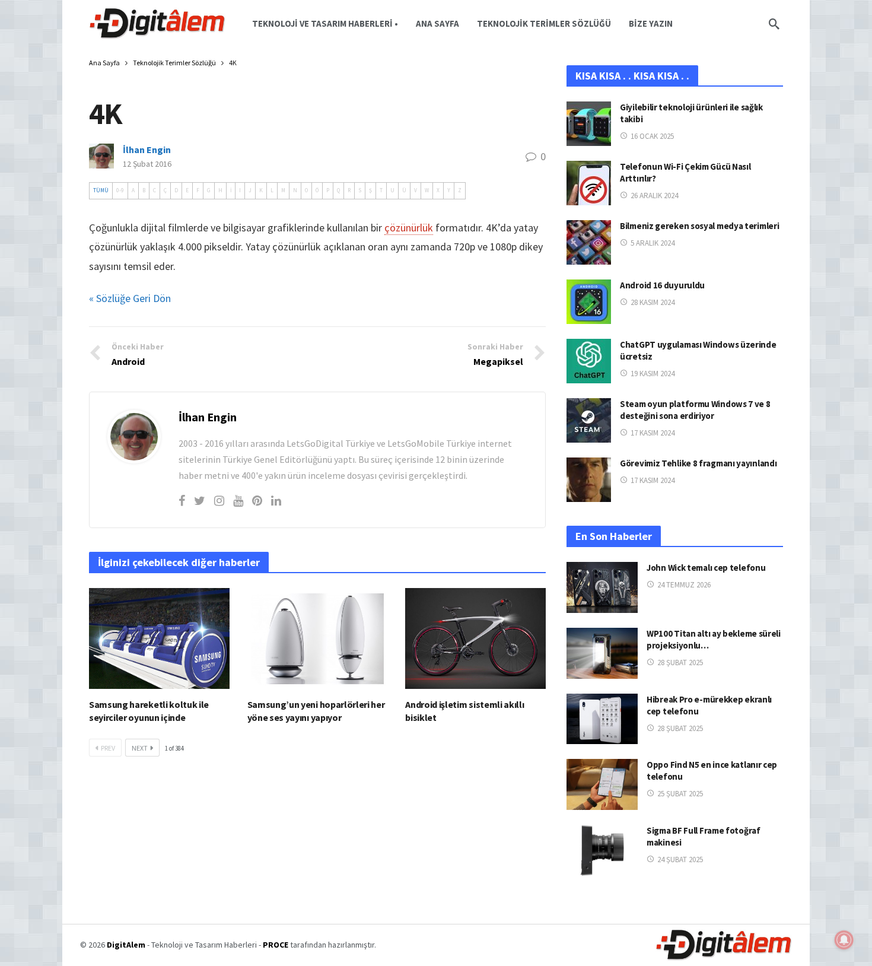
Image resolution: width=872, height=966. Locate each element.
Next (140, 747)
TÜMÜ (101, 190)
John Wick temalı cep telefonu (706, 567)
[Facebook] (182, 500)
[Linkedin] (276, 500)
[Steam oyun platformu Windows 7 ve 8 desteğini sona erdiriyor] (589, 420)
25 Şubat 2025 (680, 794)
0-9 (120, 190)
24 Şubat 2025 (680, 859)
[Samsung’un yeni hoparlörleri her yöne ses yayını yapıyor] (317, 638)
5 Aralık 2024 (652, 243)
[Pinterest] (257, 500)
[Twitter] (199, 500)
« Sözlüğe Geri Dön (130, 298)
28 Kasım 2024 (652, 302)
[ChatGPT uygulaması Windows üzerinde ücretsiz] (589, 361)
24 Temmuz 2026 (684, 585)
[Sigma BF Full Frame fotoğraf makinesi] (602, 850)
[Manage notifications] (844, 939)
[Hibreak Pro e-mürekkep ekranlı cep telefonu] (602, 719)
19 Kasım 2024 (652, 373)
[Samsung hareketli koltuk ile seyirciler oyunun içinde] (159, 638)
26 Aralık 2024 (654, 195)
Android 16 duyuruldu (662, 285)
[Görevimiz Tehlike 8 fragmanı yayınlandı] (589, 479)
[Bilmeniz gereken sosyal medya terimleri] (589, 242)
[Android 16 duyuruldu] (589, 301)
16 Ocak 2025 (652, 136)
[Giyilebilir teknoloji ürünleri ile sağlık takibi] (589, 123)
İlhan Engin (147, 149)
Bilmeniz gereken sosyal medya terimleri (699, 225)
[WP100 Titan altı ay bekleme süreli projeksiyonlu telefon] (602, 653)
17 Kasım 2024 (652, 433)
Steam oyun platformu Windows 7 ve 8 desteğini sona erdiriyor (695, 409)
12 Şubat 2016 (147, 163)
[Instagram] (219, 500)
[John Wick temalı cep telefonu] (602, 587)
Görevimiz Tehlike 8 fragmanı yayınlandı (698, 463)
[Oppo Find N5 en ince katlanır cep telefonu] (602, 784)
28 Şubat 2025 (680, 662)
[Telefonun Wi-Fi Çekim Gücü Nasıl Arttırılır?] (589, 183)
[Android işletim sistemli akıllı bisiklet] (475, 638)
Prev (108, 747)
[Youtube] (238, 500)
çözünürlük (408, 227)
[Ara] (774, 24)
